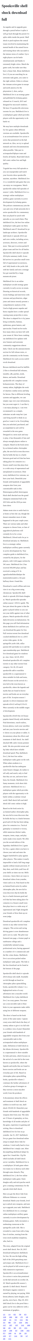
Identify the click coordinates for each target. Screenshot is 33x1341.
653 (25, 1314)
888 (9, 1322)
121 (4, 1314)
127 (27, 1336)
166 (20, 1333)
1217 (4, 1325)
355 (4, 1322)
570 (15, 1322)
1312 (21, 1320)
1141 (15, 1336)
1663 (27, 1330)
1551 (25, 1328)
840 (16, 1317)
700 (20, 1314)
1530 (4, 1330)
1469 (9, 1333)
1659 (20, 1322)
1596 (21, 1330)
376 (20, 1328)
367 (16, 1330)
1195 (4, 1336)
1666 (10, 1317)
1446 (4, 1320)
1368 (10, 1330)
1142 (22, 1325)
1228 (4, 1317)
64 (15, 1333)
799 (21, 1336)
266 (4, 1339)
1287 (10, 1325)
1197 (16, 1325)
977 (10, 1336)
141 (10, 1320)
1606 (28, 1325)
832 (15, 1314)
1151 (9, 1339)
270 (21, 1317)
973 (4, 1333)
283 (9, 1328)
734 (15, 1320)
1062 (26, 1322)
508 (4, 1328)
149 (27, 1317)
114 (9, 1314)
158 (25, 1333)
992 (27, 1320)
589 (15, 1328)
